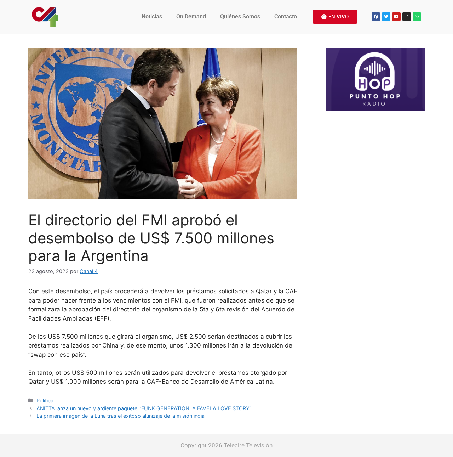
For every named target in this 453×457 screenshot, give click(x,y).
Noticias (152, 16)
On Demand (191, 16)
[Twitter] (386, 16)
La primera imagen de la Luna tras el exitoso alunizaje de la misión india (120, 416)
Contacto (285, 16)
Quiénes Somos (240, 16)
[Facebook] (376, 16)
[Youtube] (396, 16)
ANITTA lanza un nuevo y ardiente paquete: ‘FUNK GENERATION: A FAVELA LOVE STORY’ (143, 408)
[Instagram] (406, 16)
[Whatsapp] (417, 16)
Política (44, 400)
